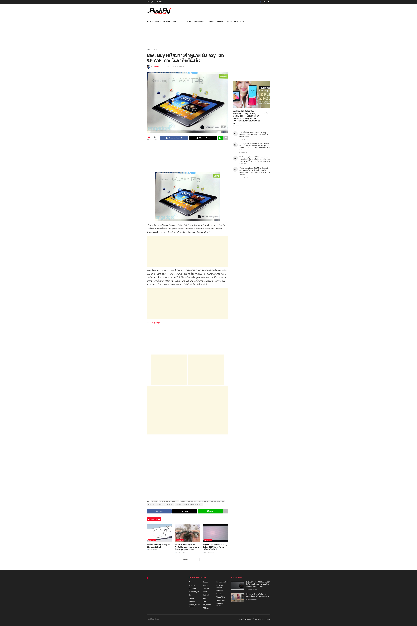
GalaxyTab (151, 504)
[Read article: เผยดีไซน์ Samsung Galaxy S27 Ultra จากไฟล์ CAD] (159, 533)
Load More (187, 560)
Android (154, 49)
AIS (190, 582)
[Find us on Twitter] (263, 2)
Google (159, 504)
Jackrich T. (157, 66)
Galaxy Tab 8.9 (203, 501)
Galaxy (183, 501)
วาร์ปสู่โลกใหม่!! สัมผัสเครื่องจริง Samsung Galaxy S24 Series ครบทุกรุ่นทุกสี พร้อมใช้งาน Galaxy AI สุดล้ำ (254, 134)
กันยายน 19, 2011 (170, 66)
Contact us (267, 2)
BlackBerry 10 (194, 592)
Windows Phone (219, 604)
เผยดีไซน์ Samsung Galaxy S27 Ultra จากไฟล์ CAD (159, 545)
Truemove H (220, 600)
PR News (206, 608)
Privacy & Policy (258, 619)
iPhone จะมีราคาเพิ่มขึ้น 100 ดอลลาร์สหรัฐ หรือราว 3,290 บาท (257, 595)
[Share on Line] (220, 138)
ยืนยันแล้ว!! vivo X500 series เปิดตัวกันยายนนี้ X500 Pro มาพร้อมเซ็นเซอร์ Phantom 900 (258, 584)
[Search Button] (269, 21)
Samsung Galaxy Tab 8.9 (193, 504)
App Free (192, 588)
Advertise (248, 619)
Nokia (205, 598)
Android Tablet (165, 501)
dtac (190, 595)
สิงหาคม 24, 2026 (152, 550)
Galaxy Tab (192, 501)
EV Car (191, 598)
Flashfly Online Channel (194, 606)
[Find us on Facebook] (260, 2)
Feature (192, 601)
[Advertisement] (230, 11)
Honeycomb (169, 504)
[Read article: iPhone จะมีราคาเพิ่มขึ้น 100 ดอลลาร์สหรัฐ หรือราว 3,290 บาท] (237, 597)
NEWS (157, 22)
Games (211, 22)
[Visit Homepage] (159, 11)
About (240, 619)
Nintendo (206, 595)
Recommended (222, 582)
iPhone (188, 22)
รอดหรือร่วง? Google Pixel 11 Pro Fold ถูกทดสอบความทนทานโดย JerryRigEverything (187, 547)
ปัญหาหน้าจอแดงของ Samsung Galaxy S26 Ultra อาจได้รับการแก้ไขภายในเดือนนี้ (215, 547)
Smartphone (199, 22)
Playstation (207, 605)
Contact (268, 619)
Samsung (166, 22)
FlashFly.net (154, 619)
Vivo (174, 22)
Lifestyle (206, 588)
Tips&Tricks (220, 597)
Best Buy (175, 501)
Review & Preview (224, 22)
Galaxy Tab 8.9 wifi (217, 501)
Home (149, 22)
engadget (156, 322)
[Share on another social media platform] (225, 138)
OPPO (181, 22)
